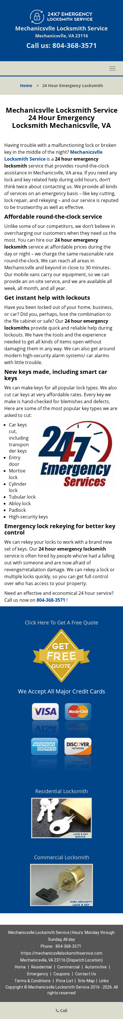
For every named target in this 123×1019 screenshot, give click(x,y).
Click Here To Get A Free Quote (61, 622)
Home (26, 85)
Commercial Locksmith (61, 857)
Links (104, 980)
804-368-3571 (74, 45)
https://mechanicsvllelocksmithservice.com (61, 953)
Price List (64, 980)
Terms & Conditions (32, 980)
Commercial (68, 967)
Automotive (96, 967)
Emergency (37, 974)
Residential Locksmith (61, 791)
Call (63, 1010)
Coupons (61, 974)
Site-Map (86, 980)
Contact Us (85, 974)
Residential (41, 967)
